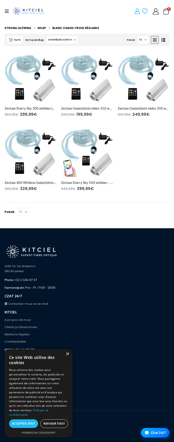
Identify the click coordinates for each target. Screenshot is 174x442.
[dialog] (38, 393)
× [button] (67, 354)
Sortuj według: (34, 40)
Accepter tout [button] (23, 423)
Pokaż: (131, 40)
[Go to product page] (30, 77)
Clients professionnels (21, 327)
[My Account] (137, 11)
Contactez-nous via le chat (27, 304)
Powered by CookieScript (39, 432)
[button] (8, 11)
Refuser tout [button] (54, 423)
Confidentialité (15, 341)
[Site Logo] (29, 11)
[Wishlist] (145, 11)
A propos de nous (18, 320)
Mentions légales (17, 334)
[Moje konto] (156, 11)
